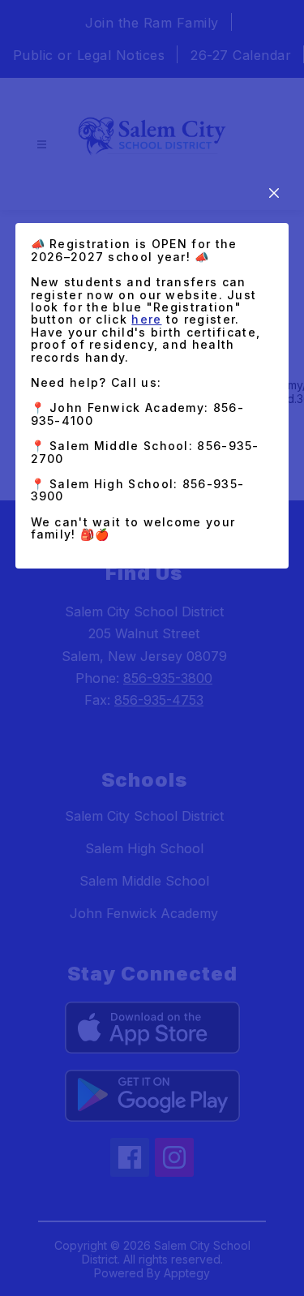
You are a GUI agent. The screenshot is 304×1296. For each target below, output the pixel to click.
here (146, 319)
